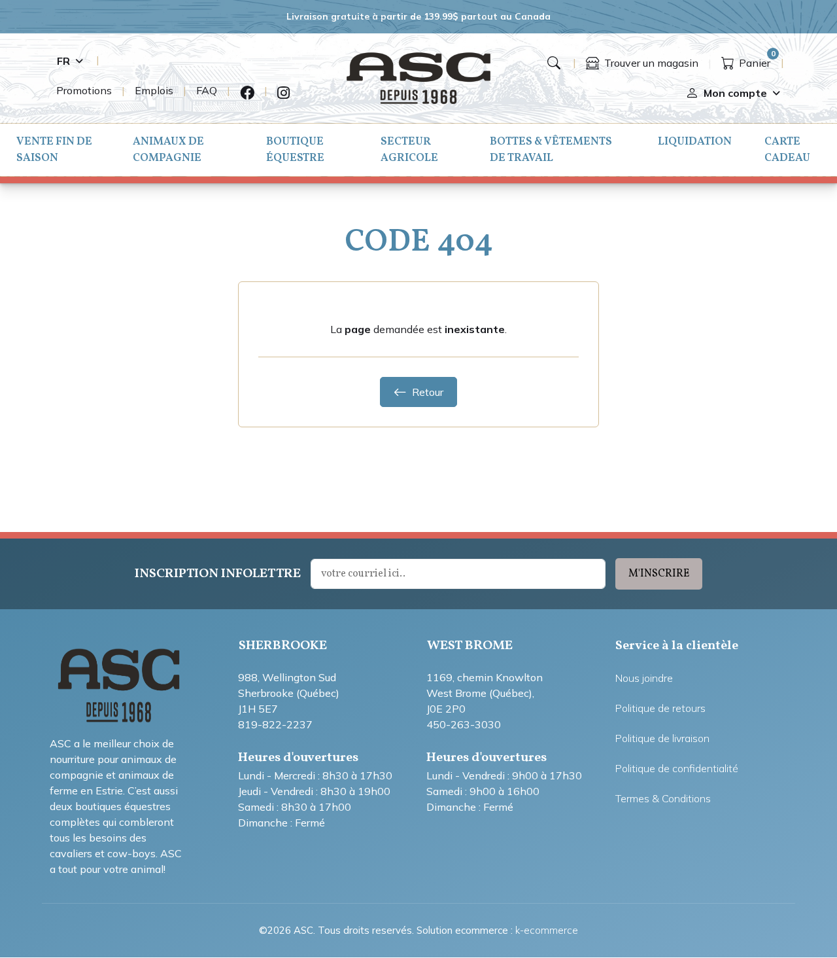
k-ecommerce (546, 930)
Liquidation (695, 141)
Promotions (84, 90)
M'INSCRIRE (658, 574)
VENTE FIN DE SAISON (54, 150)
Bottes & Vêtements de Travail (551, 150)
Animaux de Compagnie (168, 150)
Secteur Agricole (409, 150)
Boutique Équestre (295, 150)
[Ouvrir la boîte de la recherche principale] (554, 63)
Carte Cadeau (787, 150)
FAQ (206, 90)
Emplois (154, 90)
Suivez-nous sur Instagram (283, 93)
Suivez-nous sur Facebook (247, 93)
